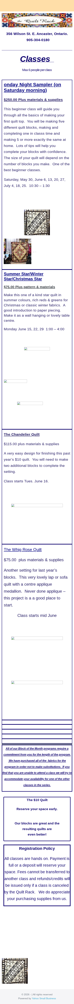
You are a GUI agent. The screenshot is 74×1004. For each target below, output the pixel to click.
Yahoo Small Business (44, 998)
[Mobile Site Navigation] (69, 6)
